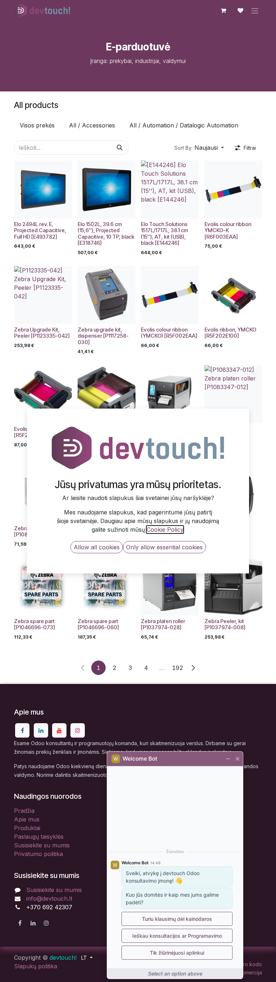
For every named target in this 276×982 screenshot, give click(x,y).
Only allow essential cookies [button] (164, 547)
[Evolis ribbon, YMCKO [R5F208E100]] (43, 394)
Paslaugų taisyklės (39, 836)
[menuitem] (37, 125)
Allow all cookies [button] (97, 547)
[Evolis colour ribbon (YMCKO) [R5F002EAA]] (170, 295)
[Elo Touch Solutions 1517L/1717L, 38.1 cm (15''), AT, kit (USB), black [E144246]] (170, 190)
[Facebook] (22, 730)
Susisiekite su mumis (42, 845)
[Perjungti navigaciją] (255, 10)
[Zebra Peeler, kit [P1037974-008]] (233, 587)
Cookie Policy (165, 529)
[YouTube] (59, 730)
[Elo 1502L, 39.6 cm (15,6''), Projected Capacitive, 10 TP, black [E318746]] (106, 190)
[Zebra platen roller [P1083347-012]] (233, 394)
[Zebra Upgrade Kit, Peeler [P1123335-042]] (43, 295)
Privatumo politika (38, 853)
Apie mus (27, 819)
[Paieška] (120, 147)
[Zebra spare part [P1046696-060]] (106, 587)
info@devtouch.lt (49, 898)
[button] (199, 147)
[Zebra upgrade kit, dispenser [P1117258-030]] (106, 295)
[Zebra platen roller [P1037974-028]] (170, 587)
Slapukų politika (35, 966)
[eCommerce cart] (223, 10)
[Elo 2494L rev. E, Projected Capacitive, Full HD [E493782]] (43, 190)
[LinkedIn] (41, 730)
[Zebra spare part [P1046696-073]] (43, 587)
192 (177, 667)
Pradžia (24, 810)
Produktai (27, 828)
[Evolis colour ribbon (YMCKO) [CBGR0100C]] (106, 394)
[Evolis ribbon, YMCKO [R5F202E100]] (233, 295)
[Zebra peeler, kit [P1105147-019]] (170, 394)
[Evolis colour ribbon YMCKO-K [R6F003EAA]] (233, 190)
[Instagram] (77, 730)
